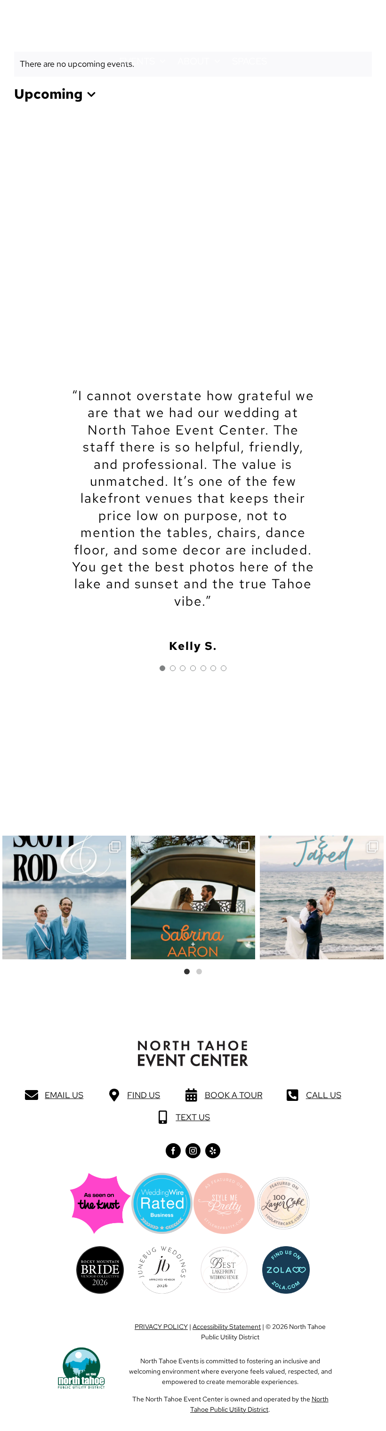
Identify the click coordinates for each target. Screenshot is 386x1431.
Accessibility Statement (227, 1326)
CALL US (323, 1095)
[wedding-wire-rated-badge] (162, 1176)
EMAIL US (64, 1095)
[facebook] (173, 1150)
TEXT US (193, 1117)
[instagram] (193, 1150)
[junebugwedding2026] (161, 1250)
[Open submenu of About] (214, 61)
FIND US (143, 1095)
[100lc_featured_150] (283, 1180)
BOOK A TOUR (234, 1095)
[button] (39, 18)
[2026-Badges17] (100, 1250)
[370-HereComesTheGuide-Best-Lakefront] (224, 1250)
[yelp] (212, 1150)
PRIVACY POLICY (161, 1326)
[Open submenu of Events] (160, 61)
